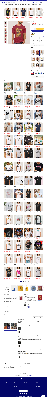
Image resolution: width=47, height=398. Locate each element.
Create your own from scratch (21, 301)
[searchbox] (20, 2)
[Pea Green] (33, 34)
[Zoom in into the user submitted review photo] (5, 324)
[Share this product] (27, 22)
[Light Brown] (32, 34)
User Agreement (27, 396)
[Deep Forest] (38, 73)
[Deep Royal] (41, 73)
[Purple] (36, 73)
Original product (22, 356)
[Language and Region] (41, 2)
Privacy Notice (30, 396)
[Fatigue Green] (35, 73)
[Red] (32, 73)
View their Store (28, 306)
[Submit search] (33, 2)
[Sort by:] (43, 49)
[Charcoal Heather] (32, 74)
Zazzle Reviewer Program (21, 324)
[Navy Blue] (43, 73)
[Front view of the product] (19, 32)
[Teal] (40, 73)
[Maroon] (33, 73)
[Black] (33, 74)
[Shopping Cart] (44, 2)
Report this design (40, 300)
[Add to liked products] (29, 22)
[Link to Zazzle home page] (4, 2)
